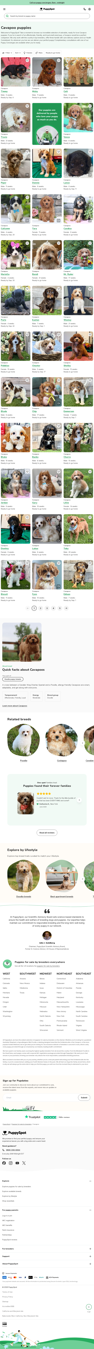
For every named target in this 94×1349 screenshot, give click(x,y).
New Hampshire (63, 1007)
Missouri (43, 1007)
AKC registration (8, 1220)
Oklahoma (24, 988)
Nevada (6, 997)
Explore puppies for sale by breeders (16, 1186)
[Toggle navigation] (4, 9)
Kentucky (79, 997)
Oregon (6, 1002)
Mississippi (80, 1007)
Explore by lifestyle (9, 1196)
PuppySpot (6, 1124)
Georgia (79, 992)
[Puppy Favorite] (27, 60)
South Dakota (45, 1025)
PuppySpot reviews (9, 1240)
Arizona (23, 978)
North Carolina (81, 1011)
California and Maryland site (12, 1311)
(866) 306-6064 (13, 1150)
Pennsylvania (62, 1021)
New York (60, 1016)
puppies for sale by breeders (48, 966)
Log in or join (7, 1216)
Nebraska (43, 1011)
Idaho (5, 988)
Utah (5, 1007)
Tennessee (80, 1021)
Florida (78, 988)
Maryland (60, 997)
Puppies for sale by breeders (22, 1124)
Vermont (60, 1030)
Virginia (79, 1025)
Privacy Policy (7, 1297)
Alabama (79, 978)
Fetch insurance (8, 1230)
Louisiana (79, 1002)
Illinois (42, 978)
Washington (7, 1011)
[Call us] (84, 9)
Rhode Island (62, 1025)
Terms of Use (7, 1292)
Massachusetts (63, 1002)
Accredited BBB (8, 1306)
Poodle (23, 760)
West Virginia (81, 1030)
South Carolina (81, 1016)
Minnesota (44, 1002)
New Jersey (61, 1011)
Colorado (6, 983)
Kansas (42, 992)
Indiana (42, 983)
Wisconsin (44, 1030)
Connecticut (61, 978)
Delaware (60, 983)
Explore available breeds (11, 1191)
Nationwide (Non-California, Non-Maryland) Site (20, 1316)
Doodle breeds (23, 896)
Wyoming (7, 1016)
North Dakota (45, 1016)
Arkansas (79, 983)
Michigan (43, 997)
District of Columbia (64, 988)
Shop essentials (8, 1201)
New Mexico (25, 983)
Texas (22, 992)
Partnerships (7, 1235)
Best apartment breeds (61, 896)
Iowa (42, 988)
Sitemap (5, 1302)
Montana (6, 992)
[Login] (89, 9)
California (6, 978)
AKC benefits (7, 1225)
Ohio (41, 1021)
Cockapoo (62, 760)
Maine (59, 992)
